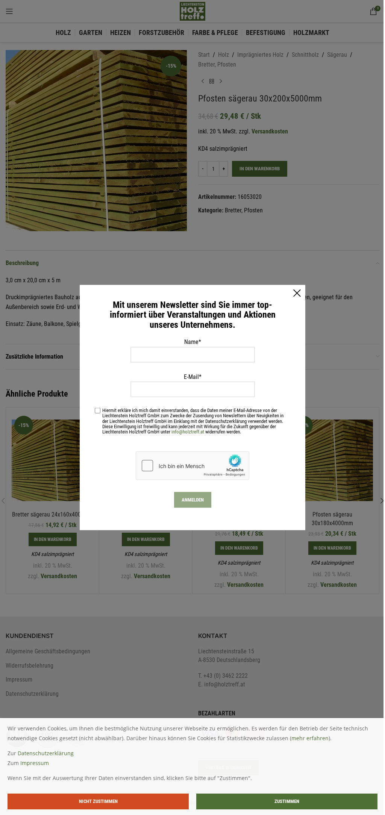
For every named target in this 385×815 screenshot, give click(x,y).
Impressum (34, 763)
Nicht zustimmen (98, 801)
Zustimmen (286, 801)
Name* (192, 341)
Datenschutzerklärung (46, 753)
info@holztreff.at (187, 431)
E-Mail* (193, 376)
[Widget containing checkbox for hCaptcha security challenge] (192, 465)
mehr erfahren (310, 738)
